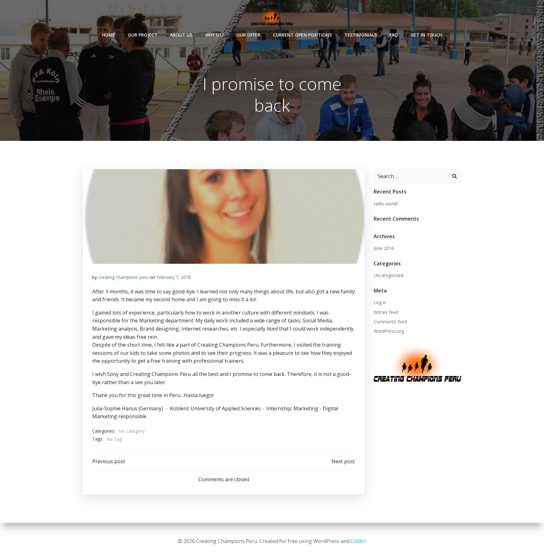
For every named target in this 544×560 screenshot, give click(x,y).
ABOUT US (181, 35)
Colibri (358, 541)
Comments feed (390, 322)
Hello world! (386, 204)
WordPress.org (389, 331)
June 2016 (384, 248)
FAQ (393, 35)
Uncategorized (388, 275)
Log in (380, 302)
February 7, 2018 (173, 277)
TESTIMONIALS (360, 35)
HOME (108, 35)
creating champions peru (123, 277)
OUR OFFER (248, 35)
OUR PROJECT (142, 35)
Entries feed (386, 312)
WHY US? (214, 35)
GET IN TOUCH (426, 35)
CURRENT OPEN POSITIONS (302, 35)
